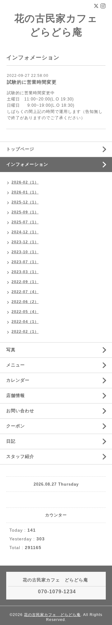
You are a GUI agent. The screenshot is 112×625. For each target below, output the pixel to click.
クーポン (15, 425)
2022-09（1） (25, 282)
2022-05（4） (25, 312)
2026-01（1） (25, 192)
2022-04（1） (25, 321)
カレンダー (18, 380)
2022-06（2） (25, 302)
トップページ (20, 149)
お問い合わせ (20, 410)
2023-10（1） (25, 252)
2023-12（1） (25, 242)
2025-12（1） (25, 202)
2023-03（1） (25, 272)
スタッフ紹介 (20, 456)
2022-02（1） (25, 331)
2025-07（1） (25, 222)
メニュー (15, 364)
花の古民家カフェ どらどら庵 (52, 615)
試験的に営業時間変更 (32, 82)
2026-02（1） (25, 182)
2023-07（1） (25, 262)
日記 (11, 441)
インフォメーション (27, 164)
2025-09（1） (25, 212)
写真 (11, 349)
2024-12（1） (25, 232)
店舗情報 (15, 395)
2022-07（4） (25, 292)
